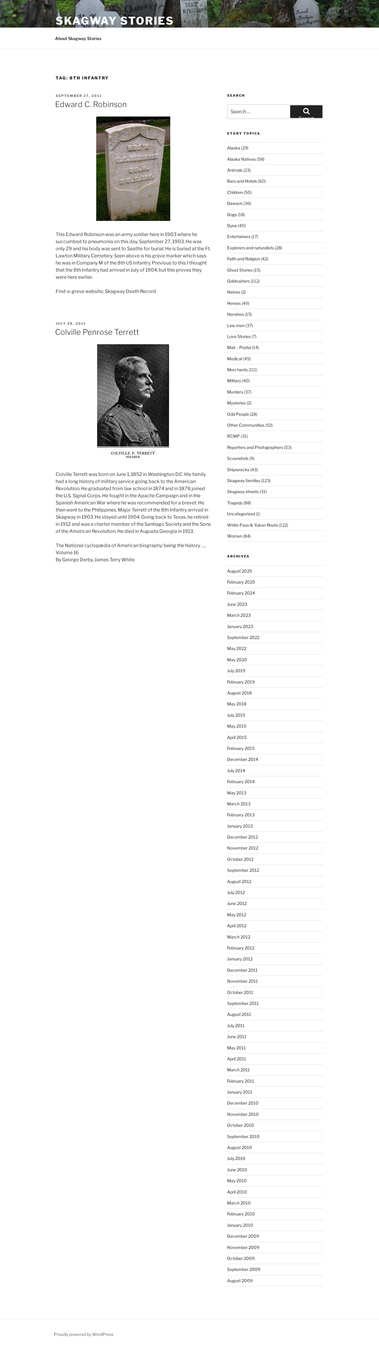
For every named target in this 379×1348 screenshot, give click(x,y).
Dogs (232, 214)
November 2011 (242, 981)
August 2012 (239, 881)
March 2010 (239, 1202)
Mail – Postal (239, 347)
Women (234, 535)
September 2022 (243, 637)
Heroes (234, 303)
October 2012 (240, 859)
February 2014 (241, 781)
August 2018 (239, 692)
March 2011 (238, 1069)
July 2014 (236, 770)
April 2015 (237, 737)
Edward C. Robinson (91, 104)
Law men (236, 325)
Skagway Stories (115, 20)
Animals (235, 170)
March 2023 (239, 615)
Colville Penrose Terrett (97, 332)
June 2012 (237, 903)
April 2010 (237, 1191)
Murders (235, 391)
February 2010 (241, 1213)
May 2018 (236, 703)
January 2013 (240, 825)
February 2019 (241, 681)
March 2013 (238, 803)
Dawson (235, 203)
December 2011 (242, 970)
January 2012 (240, 958)
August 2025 (239, 570)
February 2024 (241, 592)
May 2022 (236, 648)
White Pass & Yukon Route (252, 525)
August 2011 (239, 1014)
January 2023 (240, 626)
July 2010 (236, 1158)
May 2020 (237, 659)
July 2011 (236, 1025)
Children (235, 192)
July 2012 (236, 892)
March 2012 (238, 936)
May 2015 (236, 726)
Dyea (232, 225)
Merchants (237, 369)
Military (234, 380)
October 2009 (241, 1258)
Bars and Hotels (242, 181)
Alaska (233, 147)
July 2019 (236, 670)
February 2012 (240, 947)
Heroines (235, 314)
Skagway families (243, 480)
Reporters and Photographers (255, 447)
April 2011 (236, 1058)
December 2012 (242, 836)
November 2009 (243, 1247)
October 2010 (240, 1125)
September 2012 (243, 870)
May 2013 (236, 792)
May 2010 (237, 1180)
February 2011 (240, 1081)
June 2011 (236, 1036)
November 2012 (242, 847)
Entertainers (238, 236)
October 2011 (240, 992)
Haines (233, 291)
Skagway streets (243, 491)
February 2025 (241, 581)
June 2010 (237, 1169)
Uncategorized (241, 513)
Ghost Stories (240, 270)
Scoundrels (237, 458)
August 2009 (240, 1280)
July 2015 (236, 715)
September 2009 (243, 1269)
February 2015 (241, 748)
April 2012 (236, 925)
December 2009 (243, 1236)
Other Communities (245, 425)
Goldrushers (238, 280)
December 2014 (242, 759)
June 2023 (237, 604)
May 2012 (236, 914)
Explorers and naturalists (250, 247)
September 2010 (243, 1136)
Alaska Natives (241, 159)
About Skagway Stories (78, 38)
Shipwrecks (238, 469)
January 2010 (240, 1225)
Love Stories (239, 336)
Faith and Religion (243, 258)
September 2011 (243, 1003)
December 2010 (242, 1102)
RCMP (233, 436)
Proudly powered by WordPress (83, 1334)
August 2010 (239, 1147)
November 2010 (243, 1114)
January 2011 (239, 1091)
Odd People (238, 414)
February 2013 (241, 814)
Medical (234, 358)
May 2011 (236, 1047)
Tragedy (235, 502)
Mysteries (236, 402)
